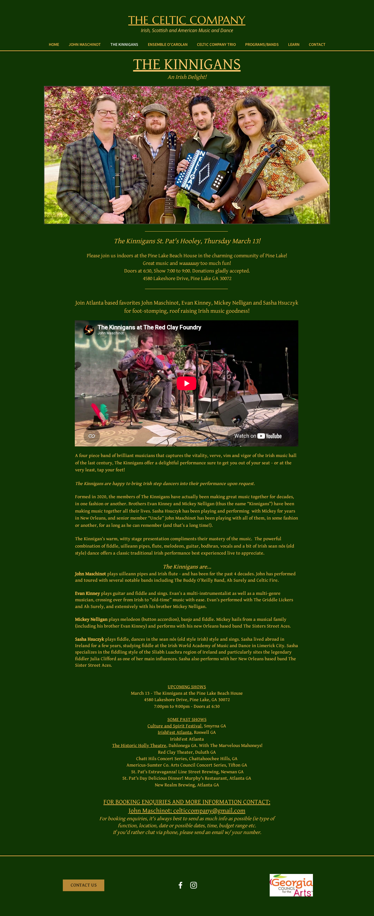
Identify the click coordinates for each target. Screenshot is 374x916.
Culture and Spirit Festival (175, 726)
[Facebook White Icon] (180, 885)
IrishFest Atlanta (175, 732)
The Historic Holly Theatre (139, 745)
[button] (261, 44)
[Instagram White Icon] (193, 885)
